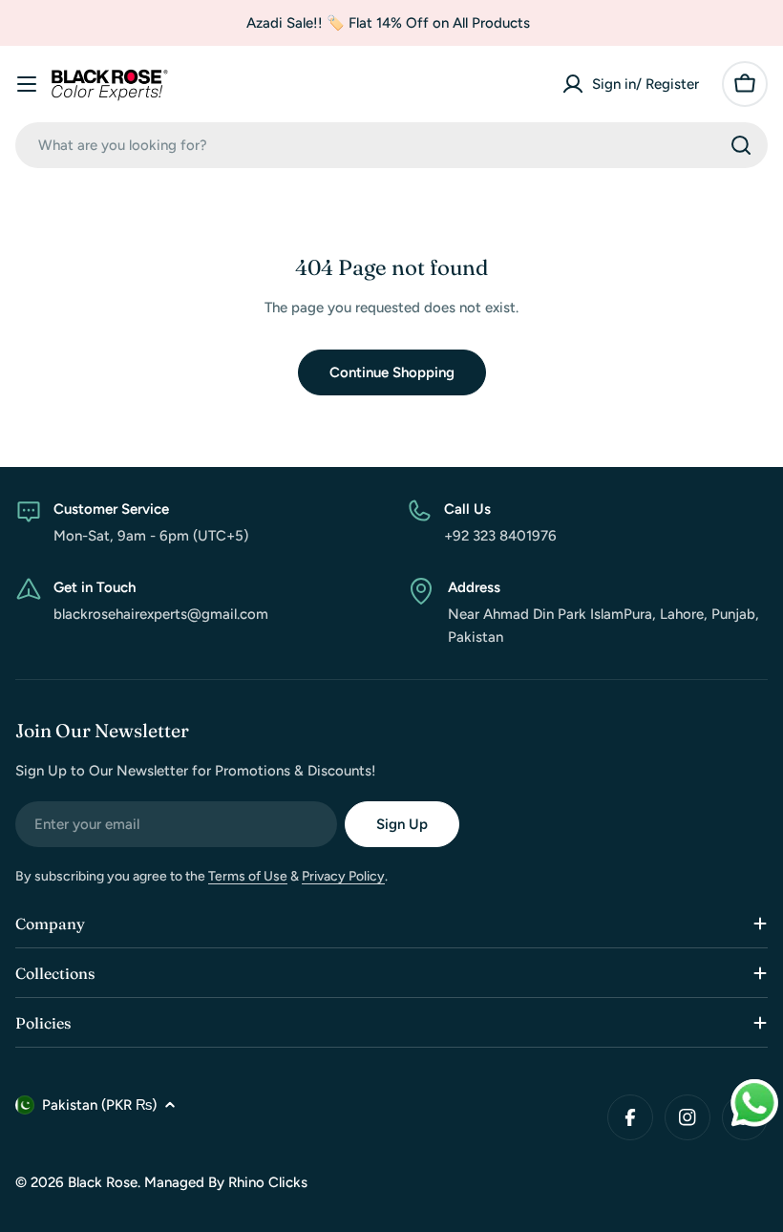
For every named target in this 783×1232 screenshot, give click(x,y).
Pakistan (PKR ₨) (99, 1105)
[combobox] (391, 145)
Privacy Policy (343, 876)
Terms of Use (247, 876)
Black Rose (103, 1182)
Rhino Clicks (267, 1182)
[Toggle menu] (26, 84)
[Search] (741, 145)
